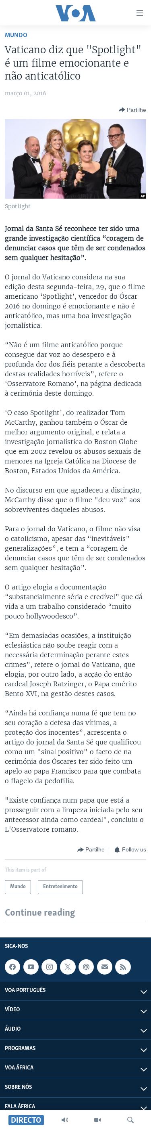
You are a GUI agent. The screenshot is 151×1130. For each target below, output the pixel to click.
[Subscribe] (104, 967)
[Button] (132, 110)
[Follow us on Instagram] (49, 967)
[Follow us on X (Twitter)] (67, 967)
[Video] (97, 1120)
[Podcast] (86, 967)
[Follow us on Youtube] (31, 967)
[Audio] (65, 1120)
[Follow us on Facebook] (12, 967)
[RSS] (122, 967)
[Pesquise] (130, 1120)
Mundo (16, 35)
